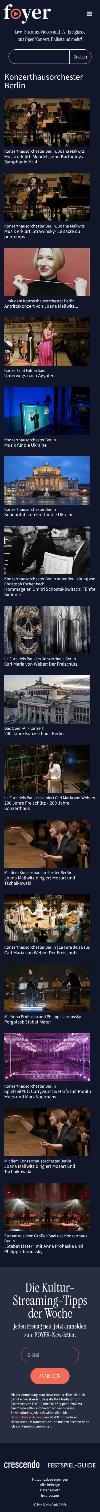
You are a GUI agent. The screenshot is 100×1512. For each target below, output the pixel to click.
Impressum (50, 1495)
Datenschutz (50, 1490)
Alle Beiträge (50, 1484)
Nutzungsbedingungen (50, 1479)
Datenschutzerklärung (27, 1417)
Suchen (80, 56)
